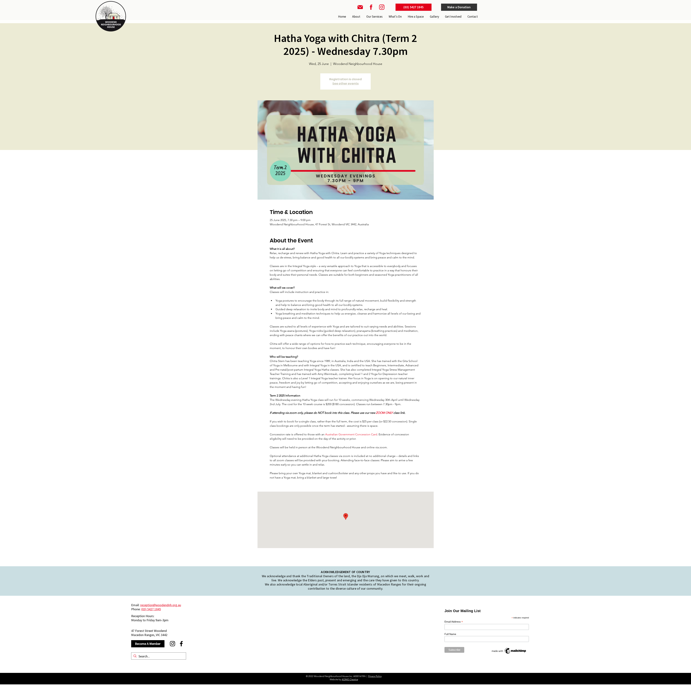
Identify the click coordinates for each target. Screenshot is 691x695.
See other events (345, 83)
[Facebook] (181, 643)
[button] (374, 16)
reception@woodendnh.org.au (160, 605)
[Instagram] (172, 643)
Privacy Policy (375, 676)
